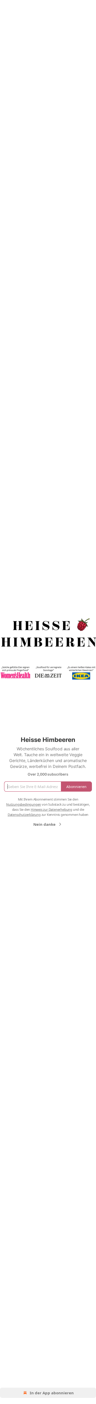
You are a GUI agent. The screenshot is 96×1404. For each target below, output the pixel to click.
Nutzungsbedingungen (23, 804)
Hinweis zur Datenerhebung (51, 809)
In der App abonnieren (52, 1392)
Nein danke (44, 824)
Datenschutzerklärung (24, 814)
